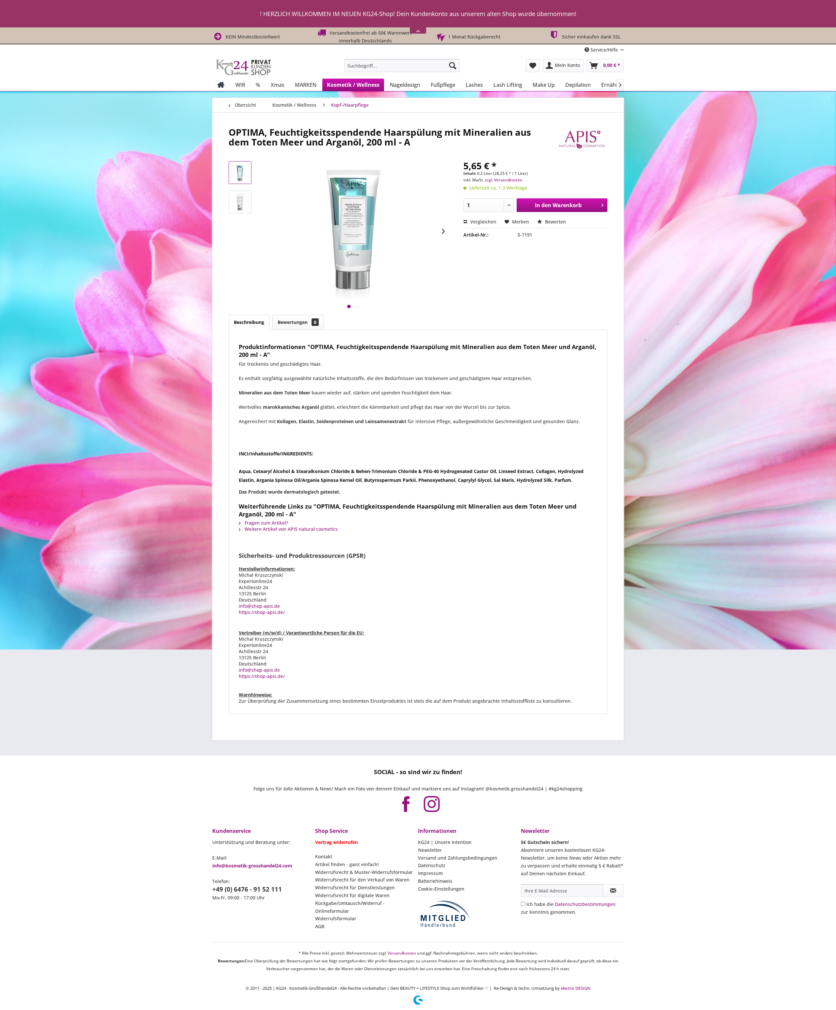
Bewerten (555, 222)
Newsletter (430, 850)
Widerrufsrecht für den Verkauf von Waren (362, 880)
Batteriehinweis (435, 881)
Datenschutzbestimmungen (585, 904)
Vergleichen (482, 222)
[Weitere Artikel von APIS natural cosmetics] (581, 138)
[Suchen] (452, 65)
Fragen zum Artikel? (265, 523)
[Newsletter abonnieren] (613, 890)
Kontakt (323, 856)
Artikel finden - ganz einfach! (347, 864)
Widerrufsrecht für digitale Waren (352, 895)
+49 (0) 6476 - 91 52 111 (247, 889)
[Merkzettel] (533, 65)
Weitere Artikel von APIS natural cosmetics (290, 529)
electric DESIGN (575, 988)
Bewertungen (297, 322)
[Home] (221, 85)
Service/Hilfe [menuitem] (604, 50)
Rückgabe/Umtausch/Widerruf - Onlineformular (350, 907)
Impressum (430, 873)
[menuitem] (401, 65)
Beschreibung (249, 322)
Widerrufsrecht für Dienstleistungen (355, 887)
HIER (437, 16)
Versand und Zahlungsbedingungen (457, 858)
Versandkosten (402, 953)
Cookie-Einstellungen (441, 889)
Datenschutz (431, 865)
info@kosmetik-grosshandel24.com (252, 866)
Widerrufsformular (335, 918)
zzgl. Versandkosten (503, 180)
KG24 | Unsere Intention (445, 842)
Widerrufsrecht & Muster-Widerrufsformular (364, 872)
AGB (319, 926)
